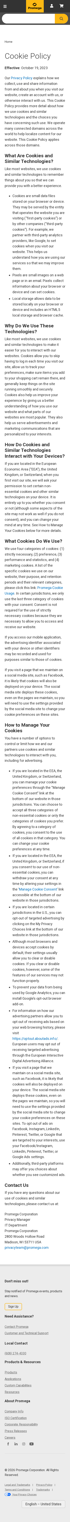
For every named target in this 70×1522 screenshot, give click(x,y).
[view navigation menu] (5, 6)
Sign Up (13, 1306)
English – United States (43, 1504)
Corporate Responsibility (21, 1424)
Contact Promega (16, 1327)
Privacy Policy (21, 78)
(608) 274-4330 (15, 1353)
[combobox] (28, 18)
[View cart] (61, 6)
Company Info (14, 1411)
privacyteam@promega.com (27, 1247)
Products (11, 1372)
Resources (12, 1392)
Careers (10, 1437)
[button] (61, 18)
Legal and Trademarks (17, 1484)
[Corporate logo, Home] (35, 6)
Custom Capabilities (18, 1385)
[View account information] (51, 6)
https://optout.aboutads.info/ (35, 1039)
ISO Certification (16, 1418)
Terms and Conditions (17, 1489)
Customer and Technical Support (26, 1333)
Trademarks (43, 1489)
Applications (13, 1379)
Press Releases (16, 1431)
